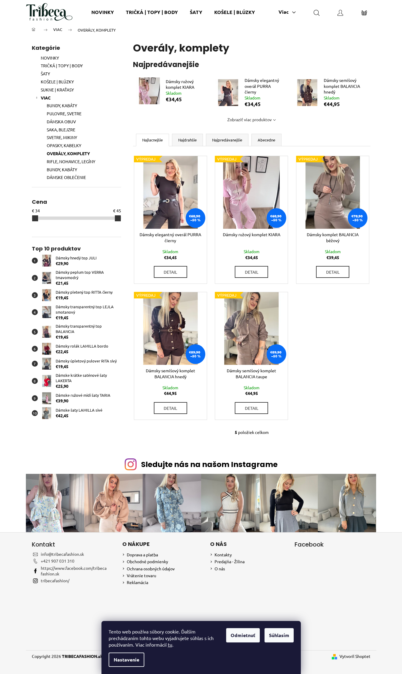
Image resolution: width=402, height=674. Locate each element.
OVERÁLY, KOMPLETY (68, 153)
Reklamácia (137, 582)
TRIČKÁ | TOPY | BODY (62, 65)
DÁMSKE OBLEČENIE (66, 177)
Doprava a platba (142, 554)
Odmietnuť (243, 635)
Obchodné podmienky (147, 561)
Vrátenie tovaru (141, 575)
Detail (170, 272)
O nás (220, 568)
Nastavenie (126, 659)
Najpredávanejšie (227, 139)
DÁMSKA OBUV (61, 121)
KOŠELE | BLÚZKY (57, 81)
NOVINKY (50, 57)
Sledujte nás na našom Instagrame (209, 464)
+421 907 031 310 (57, 561)
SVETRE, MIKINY (62, 137)
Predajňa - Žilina (230, 561)
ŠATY (45, 73)
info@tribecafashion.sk (62, 554)
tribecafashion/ (55, 580)
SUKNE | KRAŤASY (57, 89)
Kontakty (223, 554)
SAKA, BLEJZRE (61, 129)
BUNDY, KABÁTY (62, 105)
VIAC (46, 97)
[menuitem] (102, 12)
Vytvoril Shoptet (355, 656)
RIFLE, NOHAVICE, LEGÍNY (71, 161)
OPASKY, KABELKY (64, 145)
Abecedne (266, 139)
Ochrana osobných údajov (151, 568)
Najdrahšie (187, 139)
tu (170, 644)
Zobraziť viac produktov (249, 119)
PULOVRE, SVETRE (64, 113)
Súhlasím (279, 635)
